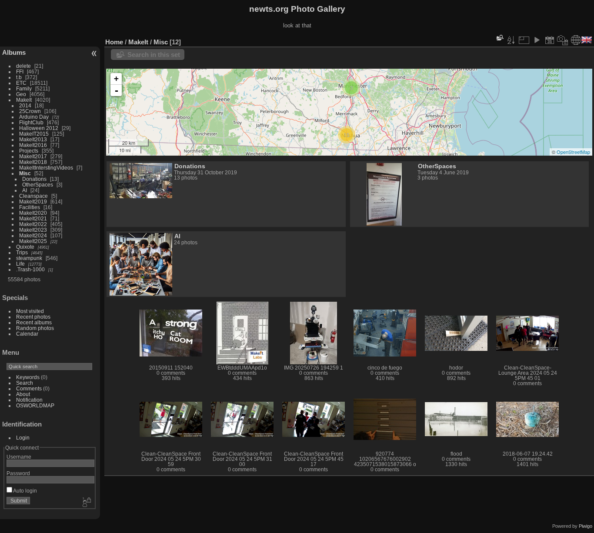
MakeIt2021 (33, 218)
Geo (21, 94)
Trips (22, 252)
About (23, 394)
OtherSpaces (37, 184)
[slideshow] (536, 40)
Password (18, 473)
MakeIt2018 (33, 162)
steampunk (29, 258)
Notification (29, 400)
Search (24, 383)
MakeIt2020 (33, 213)
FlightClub (31, 122)
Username (19, 457)
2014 (25, 105)
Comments (29, 388)
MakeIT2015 (34, 134)
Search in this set (153, 54)
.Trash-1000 (30, 269)
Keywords (28, 377)
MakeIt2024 (33, 235)
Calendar (27, 333)
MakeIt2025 (33, 241)
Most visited (30, 311)
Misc (25, 173)
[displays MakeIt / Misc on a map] (575, 40)
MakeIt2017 (33, 156)
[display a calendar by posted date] (549, 40)
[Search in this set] (499, 37)
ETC (21, 83)
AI (24, 190)
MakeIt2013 (33, 139)
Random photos (35, 328)
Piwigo (585, 526)
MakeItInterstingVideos (46, 167)
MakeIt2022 (33, 224)
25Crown (30, 111)
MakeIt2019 (33, 201)
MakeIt (24, 100)
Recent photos (33, 317)
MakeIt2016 (33, 145)
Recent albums (34, 322)
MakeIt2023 (33, 230)
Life (20, 263)
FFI (19, 71)
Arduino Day (34, 117)
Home (114, 42)
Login (23, 437)
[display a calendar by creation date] (562, 40)
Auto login (24, 490)
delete (23, 66)
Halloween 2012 (38, 128)
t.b (19, 77)
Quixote (25, 247)
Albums (14, 52)
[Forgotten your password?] (86, 502)
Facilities (29, 207)
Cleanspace (33, 196)
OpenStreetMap (573, 151)
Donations (34, 179)
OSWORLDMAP (35, 405)
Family (24, 88)
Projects (28, 150)
